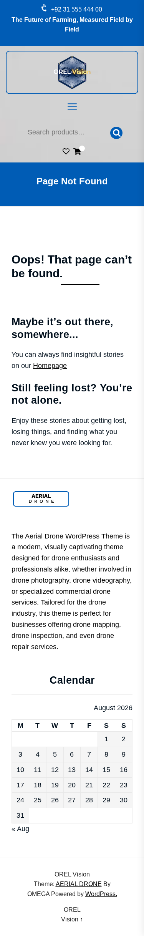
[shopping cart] (77, 152)
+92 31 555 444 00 (76, 9)
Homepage (50, 365)
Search (116, 133)
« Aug (20, 829)
